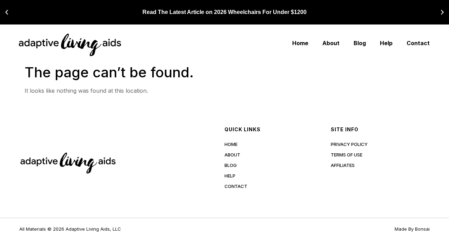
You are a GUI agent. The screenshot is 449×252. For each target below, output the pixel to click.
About (331, 43)
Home (300, 43)
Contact (418, 43)
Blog (360, 43)
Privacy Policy (349, 144)
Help (386, 43)
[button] (7, 12)
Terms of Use (346, 155)
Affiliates (343, 165)
